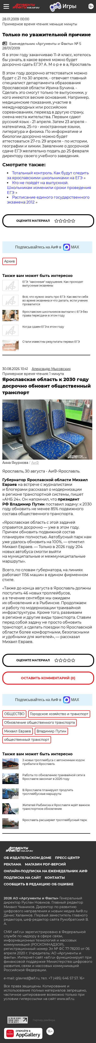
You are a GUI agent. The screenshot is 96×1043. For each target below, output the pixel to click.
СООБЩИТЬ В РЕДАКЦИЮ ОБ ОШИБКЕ (38, 884)
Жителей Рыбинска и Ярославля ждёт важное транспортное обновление (56, 806)
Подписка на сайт (22, 878)
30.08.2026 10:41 (15, 369)
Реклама (12, 864)
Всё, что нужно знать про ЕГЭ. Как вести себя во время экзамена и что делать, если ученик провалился (55, 300)
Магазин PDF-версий (45, 864)
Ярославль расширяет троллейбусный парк (54, 820)
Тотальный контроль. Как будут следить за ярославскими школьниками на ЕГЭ (48, 175)
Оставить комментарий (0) (48, 678)
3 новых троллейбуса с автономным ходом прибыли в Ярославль (53, 762)
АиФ (35, 463)
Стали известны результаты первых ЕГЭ (51, 341)
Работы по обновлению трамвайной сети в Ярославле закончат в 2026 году (53, 777)
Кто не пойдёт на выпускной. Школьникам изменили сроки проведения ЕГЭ (49, 188)
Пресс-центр (67, 858)
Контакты (55, 878)
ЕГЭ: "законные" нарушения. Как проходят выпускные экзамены (52, 283)
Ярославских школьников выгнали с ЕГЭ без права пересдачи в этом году (55, 313)
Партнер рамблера (44, 1020)
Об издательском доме (27, 858)
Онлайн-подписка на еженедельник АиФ (45, 871)
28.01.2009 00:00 (15, 19)
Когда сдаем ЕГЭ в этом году (43, 326)
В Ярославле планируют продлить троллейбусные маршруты (47, 792)
